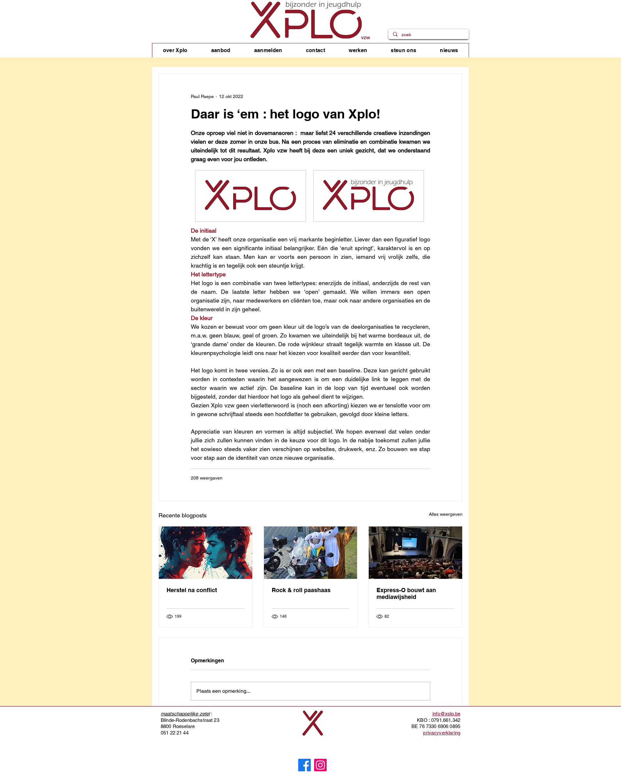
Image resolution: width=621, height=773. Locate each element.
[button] (175, 50)
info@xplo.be (446, 713)
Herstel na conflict (192, 590)
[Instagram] (320, 765)
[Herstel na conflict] (205, 552)
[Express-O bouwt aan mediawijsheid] (415, 552)
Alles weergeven (446, 514)
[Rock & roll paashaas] (310, 552)
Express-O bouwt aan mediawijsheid (406, 593)
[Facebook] (304, 765)
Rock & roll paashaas (301, 590)
